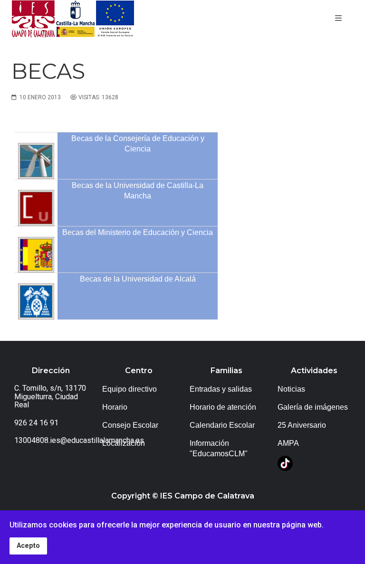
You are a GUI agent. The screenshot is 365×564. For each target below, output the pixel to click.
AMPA (288, 443)
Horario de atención (223, 407)
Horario (114, 407)
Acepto (28, 546)
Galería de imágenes (313, 407)
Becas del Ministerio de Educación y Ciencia (137, 232)
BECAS (48, 71)
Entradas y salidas (221, 389)
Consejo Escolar (130, 425)
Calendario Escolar (222, 425)
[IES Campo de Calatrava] (72, 19)
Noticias (291, 389)
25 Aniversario (302, 425)
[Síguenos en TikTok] (285, 463)
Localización (123, 443)
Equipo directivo (129, 389)
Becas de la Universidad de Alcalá (138, 279)
